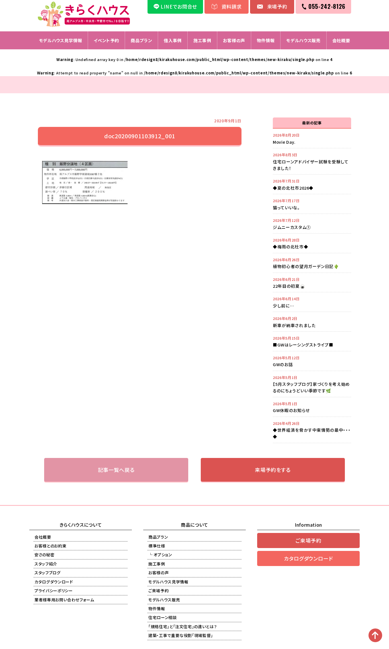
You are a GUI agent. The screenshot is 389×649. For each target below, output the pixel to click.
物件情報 (266, 40)
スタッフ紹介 (45, 564)
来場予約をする (273, 469)
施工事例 (202, 40)
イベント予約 (106, 40)
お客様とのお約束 (50, 546)
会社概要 (341, 40)
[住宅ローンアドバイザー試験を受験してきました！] (312, 161)
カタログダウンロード (53, 582)
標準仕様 (156, 546)
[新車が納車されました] (312, 321)
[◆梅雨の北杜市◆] (312, 243)
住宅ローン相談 (162, 617)
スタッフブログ (47, 572)
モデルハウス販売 (303, 40)
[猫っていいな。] (312, 204)
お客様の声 (234, 40)
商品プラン (141, 40)
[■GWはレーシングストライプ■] (312, 341)
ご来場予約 (158, 590)
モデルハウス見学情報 (60, 40)
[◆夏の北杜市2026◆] (312, 184)
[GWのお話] (312, 361)
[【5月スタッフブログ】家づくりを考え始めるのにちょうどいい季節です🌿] (312, 384)
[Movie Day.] (312, 138)
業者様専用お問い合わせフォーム (64, 600)
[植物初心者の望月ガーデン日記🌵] (312, 263)
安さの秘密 (44, 554)
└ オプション (160, 554)
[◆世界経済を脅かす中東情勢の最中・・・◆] (312, 430)
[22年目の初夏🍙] (312, 282)
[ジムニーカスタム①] (312, 223)
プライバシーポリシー (53, 590)
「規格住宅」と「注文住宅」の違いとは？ (182, 626)
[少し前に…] (312, 302)
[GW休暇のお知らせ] (312, 407)
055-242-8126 (326, 6)
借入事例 (173, 40)
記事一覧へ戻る (116, 469)
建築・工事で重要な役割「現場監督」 (180, 635)
